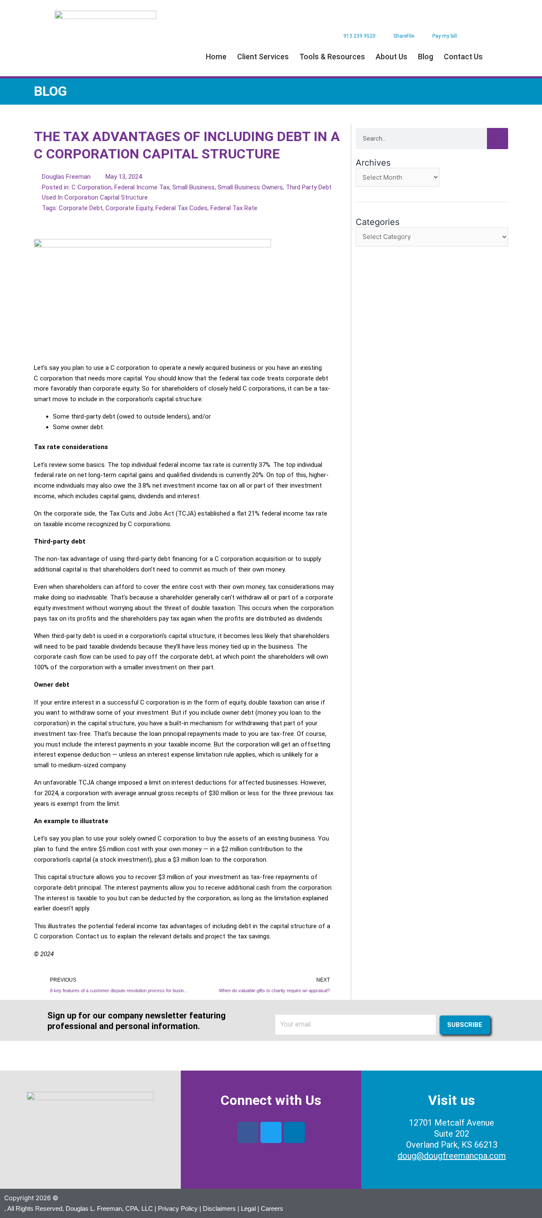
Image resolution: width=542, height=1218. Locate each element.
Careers (272, 1208)
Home (216, 56)
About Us (391, 56)
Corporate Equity (128, 208)
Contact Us (463, 56)
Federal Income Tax (141, 187)
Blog (425, 56)
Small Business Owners (250, 187)
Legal (248, 1208)
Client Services (263, 56)
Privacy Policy (178, 1208)
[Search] (497, 138)
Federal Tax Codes (181, 208)
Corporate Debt (80, 208)
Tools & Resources (332, 56)
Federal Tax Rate (233, 208)
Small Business (193, 187)
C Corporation (91, 187)
